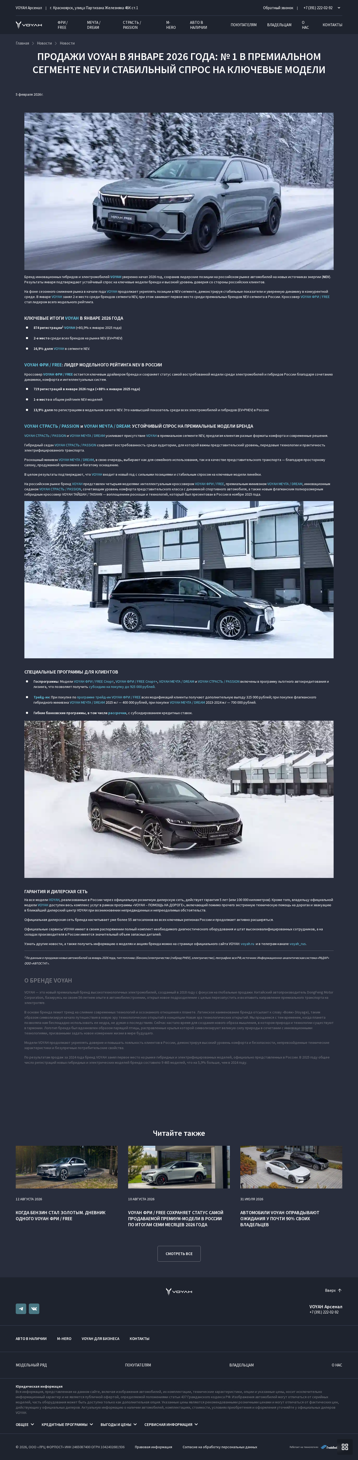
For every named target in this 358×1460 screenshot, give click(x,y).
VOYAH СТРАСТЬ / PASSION (51, 426)
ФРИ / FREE (63, 25)
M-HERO (171, 25)
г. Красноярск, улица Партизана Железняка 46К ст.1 (94, 7)
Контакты (332, 24)
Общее (22, 1424)
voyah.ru (247, 943)
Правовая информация (153, 1447)
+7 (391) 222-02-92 (324, 1312)
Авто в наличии (198, 25)
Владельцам (279, 24)
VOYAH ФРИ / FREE (315, 296)
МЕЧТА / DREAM (93, 25)
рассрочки (117, 712)
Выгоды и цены (116, 1424)
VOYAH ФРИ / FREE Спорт (94, 681)
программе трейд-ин (94, 697)
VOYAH (112, 291)
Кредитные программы (65, 1424)
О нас (305, 25)
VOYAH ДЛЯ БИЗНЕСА (100, 1338)
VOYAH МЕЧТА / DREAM (107, 426)
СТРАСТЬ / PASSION (132, 25)
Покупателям (244, 24)
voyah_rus (298, 943)
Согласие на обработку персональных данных (220, 1447)
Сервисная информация (168, 1424)
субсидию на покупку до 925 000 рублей (122, 686)
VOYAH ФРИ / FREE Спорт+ (136, 681)
